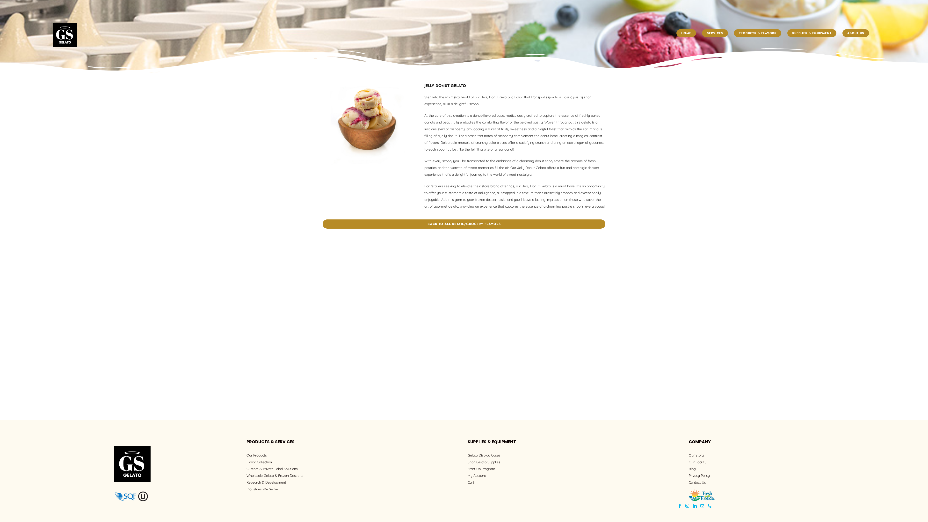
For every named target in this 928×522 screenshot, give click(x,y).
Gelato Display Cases (484, 455)
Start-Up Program (481, 469)
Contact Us (697, 482)
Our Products (256, 455)
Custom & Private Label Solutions (272, 469)
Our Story (696, 455)
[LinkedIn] (695, 506)
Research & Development (266, 482)
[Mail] (702, 506)
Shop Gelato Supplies (484, 462)
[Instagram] (687, 506)
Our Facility (697, 462)
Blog (692, 469)
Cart (471, 482)
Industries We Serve (262, 489)
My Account (477, 475)
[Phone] (710, 506)
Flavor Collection (259, 462)
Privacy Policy (699, 475)
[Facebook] (680, 506)
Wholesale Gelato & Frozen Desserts (275, 475)
